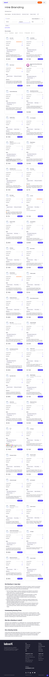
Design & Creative (33, 14)
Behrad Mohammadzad (34, 298)
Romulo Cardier (33, 454)
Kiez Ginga (32, 168)
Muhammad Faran (33, 402)
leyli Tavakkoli (32, 480)
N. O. (10, 428)
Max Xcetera (32, 248)
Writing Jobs (27, 658)
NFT (38, 14)
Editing (36, 259)
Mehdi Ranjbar (32, 375)
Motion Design (37, 517)
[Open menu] (44, 2)
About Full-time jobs (41, 646)
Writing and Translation (17, 76)
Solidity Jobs (40, 660)
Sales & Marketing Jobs (29, 660)
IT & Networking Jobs (28, 661)
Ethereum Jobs (40, 655)
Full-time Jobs (27, 646)
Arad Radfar (32, 38)
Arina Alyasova (32, 221)
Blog (26, 649)
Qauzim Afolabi (33, 558)
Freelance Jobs (27, 644)
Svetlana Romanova (13, 297)
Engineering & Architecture (11, 155)
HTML (15, 569)
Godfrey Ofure (12, 117)
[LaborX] (6, 2)
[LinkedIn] (30, 672)
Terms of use (40, 649)
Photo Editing (16, 284)
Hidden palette (32, 273)
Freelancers (27, 647)
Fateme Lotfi (32, 348)
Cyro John (11, 38)
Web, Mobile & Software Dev (16, 14)
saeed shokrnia (12, 505)
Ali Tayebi (31, 531)
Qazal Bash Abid (13, 375)
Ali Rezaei (32, 428)
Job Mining (40, 644)
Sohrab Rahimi (12, 272)
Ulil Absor (11, 248)
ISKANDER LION (13, 168)
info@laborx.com (29, 668)
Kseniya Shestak (33, 322)
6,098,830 (16, 649)
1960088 (15, 650)
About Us (39, 647)
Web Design (36, 102)
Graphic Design (16, 129)
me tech (31, 195)
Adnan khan (12, 402)
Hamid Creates (12, 221)
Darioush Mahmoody (13, 91)
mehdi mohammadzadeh (14, 530)
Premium (39, 643)
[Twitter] (25, 672)
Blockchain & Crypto (25, 14)
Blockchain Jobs (41, 658)
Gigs (26, 643)
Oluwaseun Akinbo (13, 455)
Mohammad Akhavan (13, 557)
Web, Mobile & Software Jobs (30, 657)
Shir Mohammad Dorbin (14, 349)
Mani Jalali (11, 322)
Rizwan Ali (11, 141)
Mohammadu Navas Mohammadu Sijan (36, 65)
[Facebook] (28, 672)
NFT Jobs (40, 657)
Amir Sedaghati (33, 117)
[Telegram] (32, 672)
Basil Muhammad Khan (34, 91)
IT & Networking (9, 104)
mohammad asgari (13, 480)
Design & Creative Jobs (29, 655)
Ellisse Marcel (32, 142)
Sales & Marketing (17, 466)
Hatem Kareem (32, 506)
